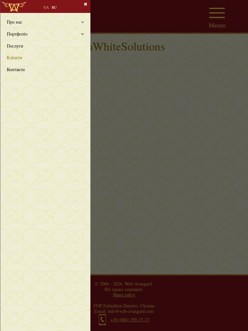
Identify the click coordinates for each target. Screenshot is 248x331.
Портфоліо (17, 34)
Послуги (15, 46)
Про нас (14, 22)
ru (54, 7)
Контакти (16, 69)
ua (46, 7)
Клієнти (14, 57)
